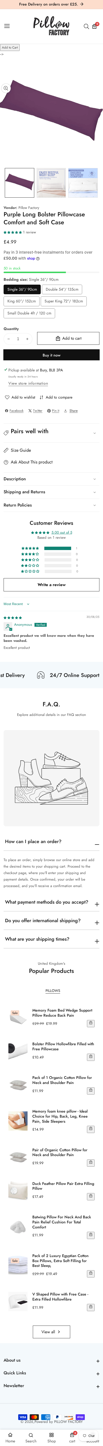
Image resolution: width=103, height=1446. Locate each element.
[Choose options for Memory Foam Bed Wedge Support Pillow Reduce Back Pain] (91, 1023)
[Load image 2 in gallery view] (51, 183)
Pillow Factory (28, 208)
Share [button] (73, 410)
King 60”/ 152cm (21, 302)
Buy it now (51, 355)
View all (48, 1332)
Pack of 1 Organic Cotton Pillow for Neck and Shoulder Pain (62, 1080)
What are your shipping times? (37, 939)
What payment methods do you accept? (46, 902)
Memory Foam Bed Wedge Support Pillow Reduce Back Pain (62, 1013)
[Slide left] (7, 182)
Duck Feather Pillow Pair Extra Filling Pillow (63, 1186)
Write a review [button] (52, 585)
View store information (28, 383)
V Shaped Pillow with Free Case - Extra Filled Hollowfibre (60, 1297)
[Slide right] (95, 182)
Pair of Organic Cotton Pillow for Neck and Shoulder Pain (59, 1153)
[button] (13, 232)
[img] (13, 617)
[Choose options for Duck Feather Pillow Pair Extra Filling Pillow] (91, 1196)
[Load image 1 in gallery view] (19, 183)
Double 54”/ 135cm (62, 290)
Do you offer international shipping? (43, 920)
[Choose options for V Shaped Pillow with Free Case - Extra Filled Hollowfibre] (91, 1307)
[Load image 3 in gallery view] (83, 183)
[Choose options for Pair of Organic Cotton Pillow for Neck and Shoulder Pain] (91, 1163)
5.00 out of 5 (62, 532)
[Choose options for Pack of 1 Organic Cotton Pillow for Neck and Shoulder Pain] (91, 1091)
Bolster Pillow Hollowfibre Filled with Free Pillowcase (63, 1047)
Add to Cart (10, 47)
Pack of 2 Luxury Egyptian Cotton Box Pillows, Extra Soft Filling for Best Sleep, (60, 1260)
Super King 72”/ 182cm (64, 302)
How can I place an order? (33, 841)
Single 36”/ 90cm (22, 290)
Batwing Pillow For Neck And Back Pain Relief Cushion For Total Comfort (61, 1222)
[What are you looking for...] (87, 26)
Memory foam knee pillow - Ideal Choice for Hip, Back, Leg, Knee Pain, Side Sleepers (60, 1116)
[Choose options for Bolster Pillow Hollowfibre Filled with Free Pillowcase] (91, 1057)
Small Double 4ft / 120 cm (29, 314)
